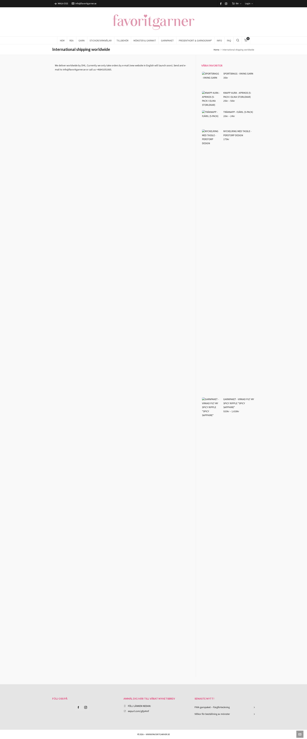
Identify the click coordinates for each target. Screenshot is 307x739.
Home (216, 49)
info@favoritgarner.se (85, 3)
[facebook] (221, 3)
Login (247, 3)
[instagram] (226, 3)
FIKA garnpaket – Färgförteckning (212, 707)
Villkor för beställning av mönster (212, 714)
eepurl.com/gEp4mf (138, 711)
